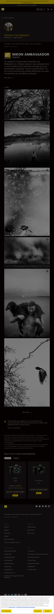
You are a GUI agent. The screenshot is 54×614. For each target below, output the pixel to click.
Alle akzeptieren (38, 611)
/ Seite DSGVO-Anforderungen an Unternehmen (25, 607)
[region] (27, 605)
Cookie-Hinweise (11, 607)
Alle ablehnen (47, 611)
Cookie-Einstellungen (6, 611)
